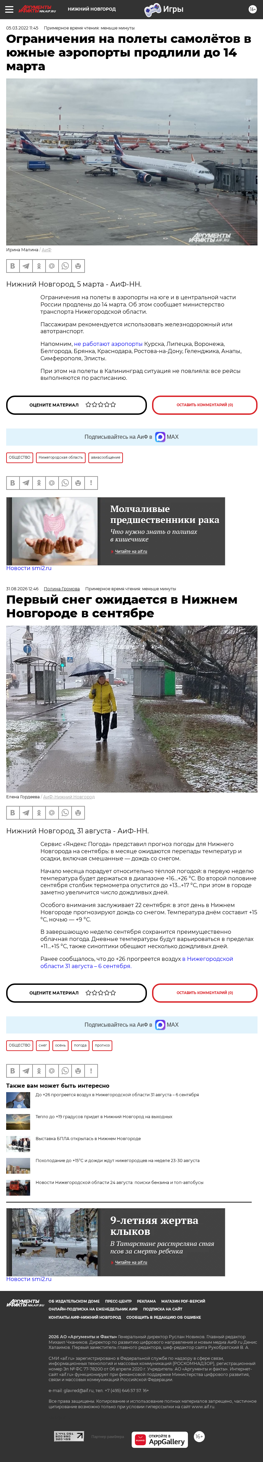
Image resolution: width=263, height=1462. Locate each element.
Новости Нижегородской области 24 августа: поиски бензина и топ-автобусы (119, 1182)
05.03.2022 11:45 (22, 28)
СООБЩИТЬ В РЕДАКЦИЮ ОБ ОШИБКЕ (163, 1317)
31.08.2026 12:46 (22, 588)
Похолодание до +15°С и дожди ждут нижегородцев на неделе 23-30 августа (118, 1160)
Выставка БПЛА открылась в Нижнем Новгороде (88, 1138)
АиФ (46, 249)
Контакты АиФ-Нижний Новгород (85, 1317)
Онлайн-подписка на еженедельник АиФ (93, 1309)
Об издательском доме (74, 1301)
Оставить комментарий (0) (205, 405)
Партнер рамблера (107, 1437)
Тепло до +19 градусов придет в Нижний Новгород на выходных (104, 1116)
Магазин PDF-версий (183, 1301)
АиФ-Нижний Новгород (69, 796)
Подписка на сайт (162, 1309)
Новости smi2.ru (29, 568)
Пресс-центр (118, 1301)
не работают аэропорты (108, 344)
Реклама (146, 1301)
